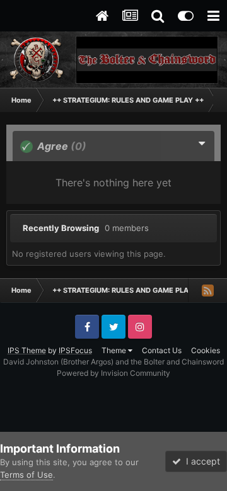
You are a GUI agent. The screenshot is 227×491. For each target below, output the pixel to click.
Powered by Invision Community (113, 373)
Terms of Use (26, 475)
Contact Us (162, 350)
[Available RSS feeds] (207, 290)
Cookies (205, 350)
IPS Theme (27, 350)
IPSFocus (75, 350)
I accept (200, 461)
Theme (115, 350)
